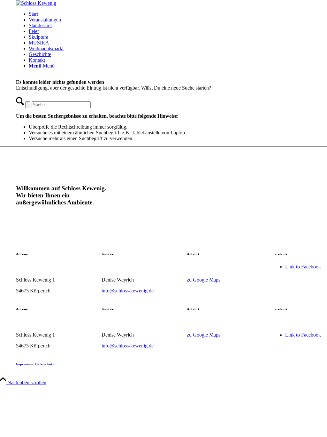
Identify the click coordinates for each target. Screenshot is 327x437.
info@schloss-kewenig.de (128, 290)
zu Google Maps (203, 279)
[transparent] (36, 3)
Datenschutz (44, 364)
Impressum (24, 364)
